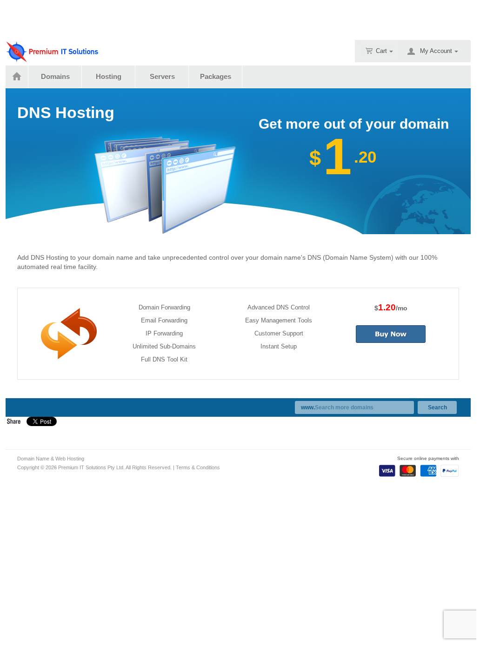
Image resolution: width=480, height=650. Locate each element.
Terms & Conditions (198, 467)
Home (17, 77)
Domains (55, 76)
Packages (215, 76)
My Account (436, 50)
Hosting (108, 76)
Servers (162, 76)
